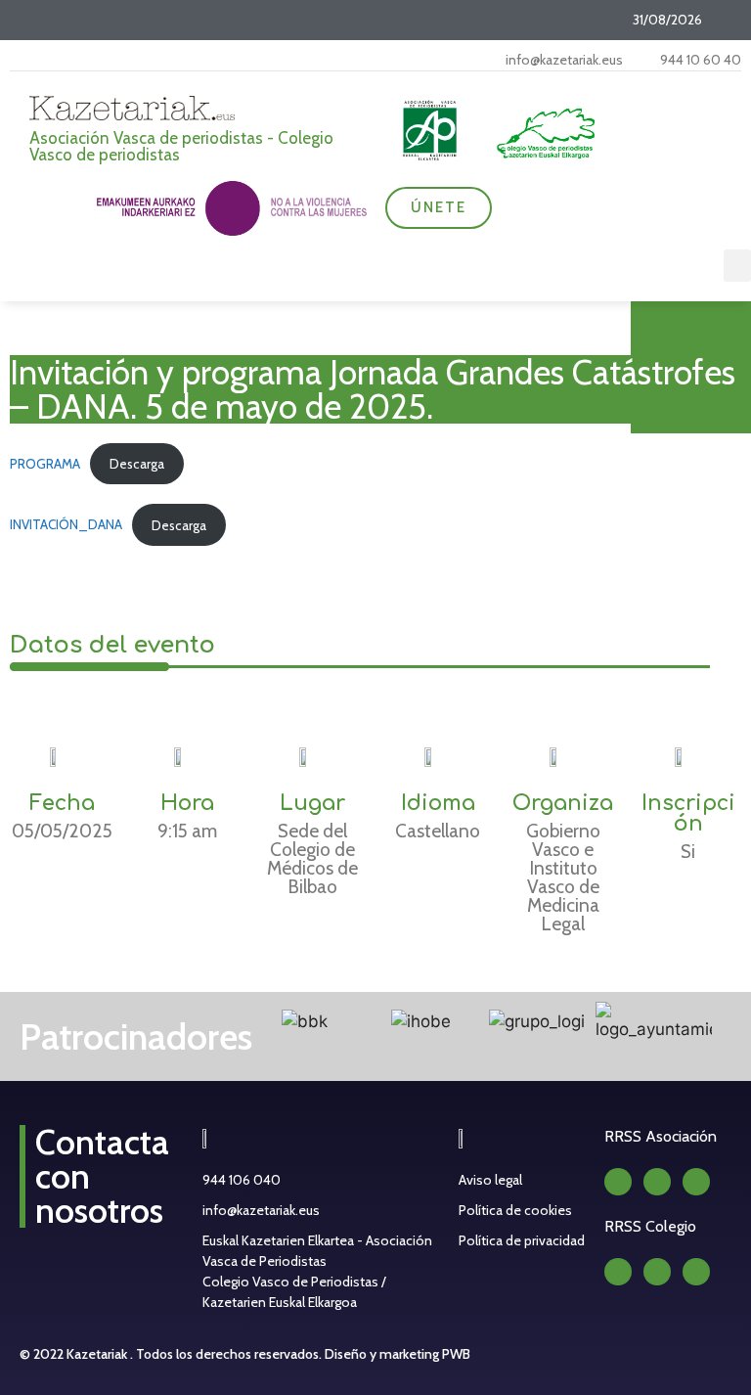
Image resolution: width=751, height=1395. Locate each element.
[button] (737, 265)
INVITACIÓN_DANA (66, 525)
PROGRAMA (45, 464)
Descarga (137, 464)
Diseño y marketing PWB (397, 1354)
